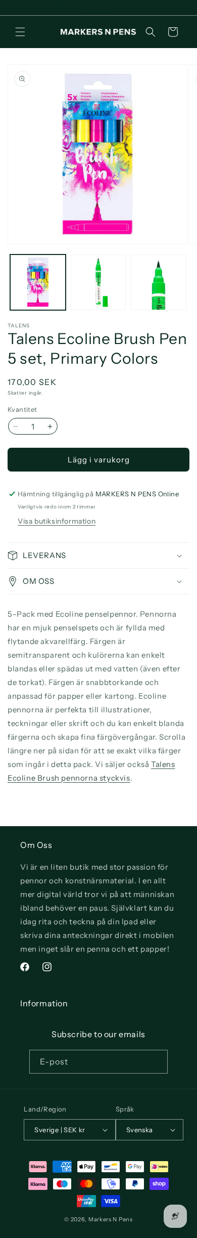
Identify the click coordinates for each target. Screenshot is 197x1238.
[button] (20, 32)
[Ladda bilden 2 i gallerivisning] (98, 282)
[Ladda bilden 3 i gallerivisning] (158, 282)
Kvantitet (22, 409)
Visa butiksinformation (56, 521)
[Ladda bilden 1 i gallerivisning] (38, 282)
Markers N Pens (110, 1219)
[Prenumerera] (156, 1062)
